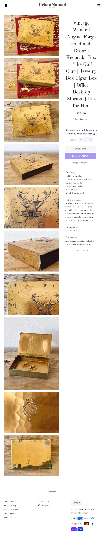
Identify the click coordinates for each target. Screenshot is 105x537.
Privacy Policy (10, 505)
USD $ (75, 502)
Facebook (44, 501)
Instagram (45, 505)
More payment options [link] (80, 163)
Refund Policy (10, 517)
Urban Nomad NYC (86, 509)
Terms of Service (11, 509)
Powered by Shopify (79, 513)
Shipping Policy (11, 513)
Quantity (73, 140)
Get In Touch (9, 501)
